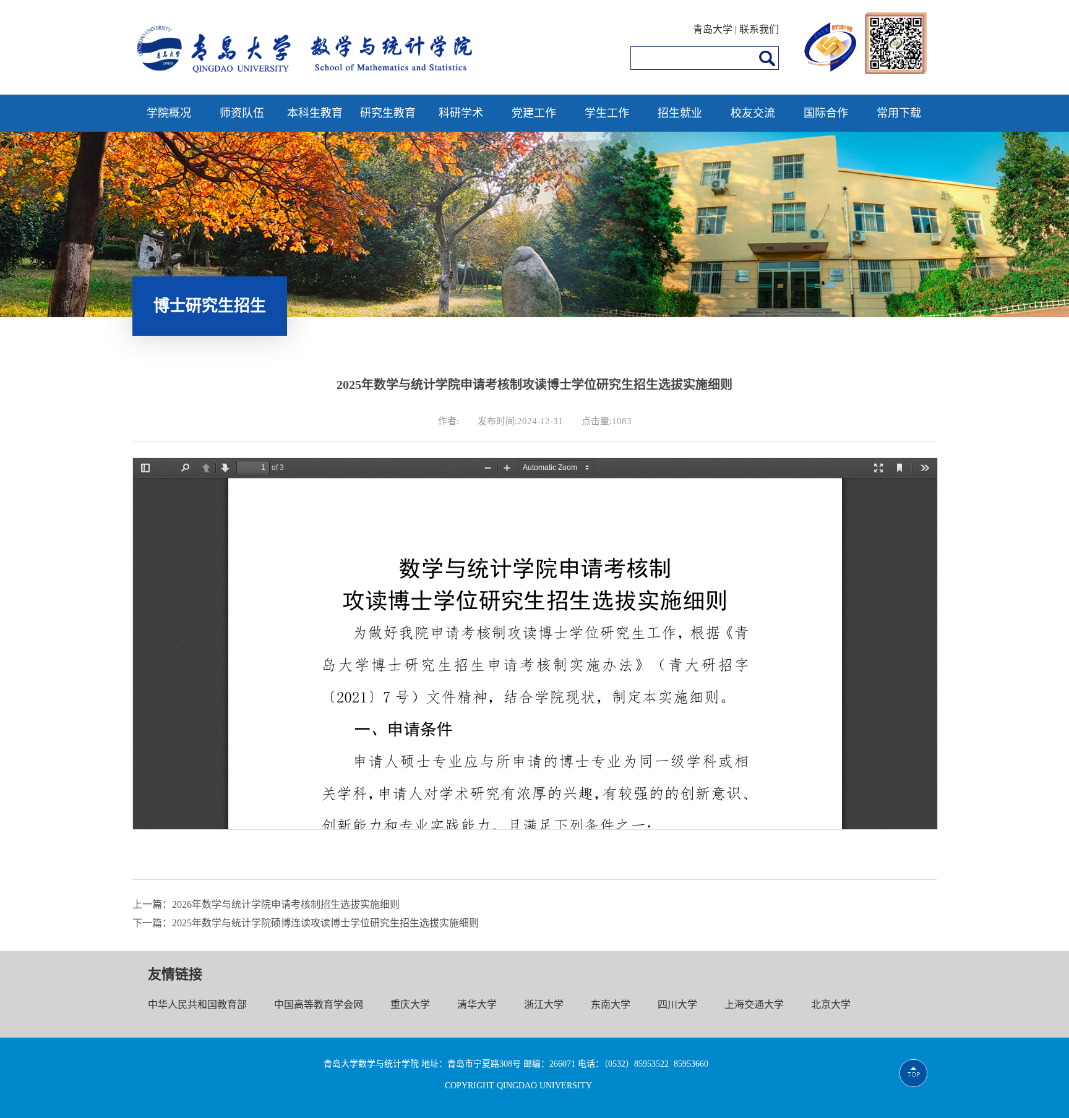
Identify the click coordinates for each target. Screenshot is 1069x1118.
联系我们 (759, 29)
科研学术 (461, 113)
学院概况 (169, 113)
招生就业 (680, 113)
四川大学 (677, 1004)
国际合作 (826, 113)
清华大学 (477, 1004)
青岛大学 (712, 29)
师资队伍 (242, 113)
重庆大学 (410, 1004)
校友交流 (753, 113)
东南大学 (610, 1004)
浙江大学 (544, 1004)
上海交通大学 (754, 1004)
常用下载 (899, 113)
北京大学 (831, 1004)
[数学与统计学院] (305, 78)
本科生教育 (315, 113)
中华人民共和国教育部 (197, 1004)
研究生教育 (388, 113)
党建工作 (534, 113)
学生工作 (607, 113)
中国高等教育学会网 (318, 1004)
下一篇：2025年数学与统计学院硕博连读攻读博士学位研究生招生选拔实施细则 (305, 923)
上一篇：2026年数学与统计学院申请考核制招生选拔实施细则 (266, 904)
